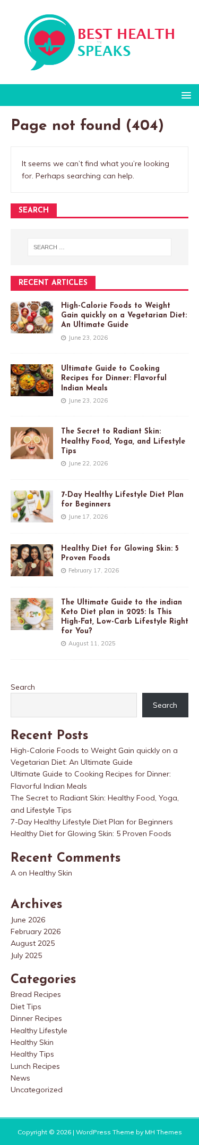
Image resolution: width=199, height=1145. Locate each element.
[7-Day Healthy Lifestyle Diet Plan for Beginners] (32, 516)
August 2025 (33, 943)
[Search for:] (100, 247)
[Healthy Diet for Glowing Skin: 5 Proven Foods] (32, 570)
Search (23, 687)
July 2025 (26, 955)
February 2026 (35, 931)
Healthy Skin (50, 873)
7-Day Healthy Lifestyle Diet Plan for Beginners (92, 822)
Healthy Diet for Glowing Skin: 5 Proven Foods (91, 833)
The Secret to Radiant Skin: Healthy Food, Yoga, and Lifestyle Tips (123, 441)
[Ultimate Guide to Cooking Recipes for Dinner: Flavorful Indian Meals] (32, 390)
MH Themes (163, 1132)
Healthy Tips (32, 1054)
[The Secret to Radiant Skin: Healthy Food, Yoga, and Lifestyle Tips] (32, 453)
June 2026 (28, 920)
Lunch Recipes (35, 1066)
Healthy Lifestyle (39, 1030)
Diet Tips (26, 1006)
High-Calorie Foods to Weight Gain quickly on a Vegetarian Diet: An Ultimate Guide (124, 315)
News (20, 1078)
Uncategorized (37, 1089)
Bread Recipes (36, 994)
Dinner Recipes (36, 1018)
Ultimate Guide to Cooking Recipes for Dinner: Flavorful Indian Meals (114, 378)
